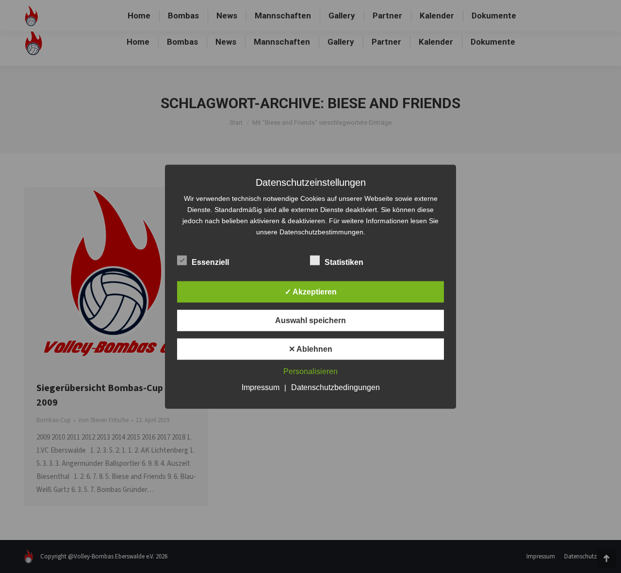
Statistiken (344, 262)
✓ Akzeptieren (311, 291)
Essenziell (210, 262)
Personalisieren (310, 371)
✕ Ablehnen (310, 348)
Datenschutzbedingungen (335, 387)
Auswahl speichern (310, 320)
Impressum (260, 387)
